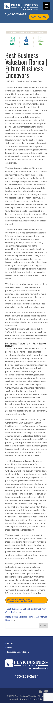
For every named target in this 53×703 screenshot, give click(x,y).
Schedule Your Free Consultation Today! (19, 600)
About (10, 643)
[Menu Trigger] (46, 6)
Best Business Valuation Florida (30, 81)
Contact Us (38, 16)
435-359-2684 (17, 14)
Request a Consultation (18, 651)
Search (43, 625)
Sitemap (24, 699)
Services (11, 647)
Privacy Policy (36, 699)
